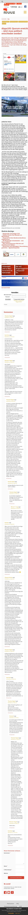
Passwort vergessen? (19, 300)
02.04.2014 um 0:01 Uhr (12, 702)
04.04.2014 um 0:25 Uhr (10, 401)
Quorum (4, 23)
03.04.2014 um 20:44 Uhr (9, 362)
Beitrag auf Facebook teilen (5, 892)
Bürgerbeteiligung (14, 21)
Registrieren (19, 301)
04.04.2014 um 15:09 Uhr (14, 493)
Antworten (7, 332)
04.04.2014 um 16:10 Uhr (16, 508)
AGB (20, 906)
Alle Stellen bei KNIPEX (7, 64)
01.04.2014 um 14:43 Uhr (9, 651)
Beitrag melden (12, 892)
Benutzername (7, 294)
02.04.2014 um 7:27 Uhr (14, 717)
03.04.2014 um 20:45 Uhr (14, 823)
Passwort (7, 296)
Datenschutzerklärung (10, 906)
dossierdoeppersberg (23, 21)
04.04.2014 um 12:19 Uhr (9, 336)
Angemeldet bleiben (19, 299)
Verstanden (11, 913)
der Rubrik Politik (6, 287)
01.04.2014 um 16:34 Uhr (9, 524)
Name (6, 866)
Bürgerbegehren (5, 21)
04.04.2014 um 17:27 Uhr (12, 832)
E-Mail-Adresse (8, 869)
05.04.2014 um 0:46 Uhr (9, 317)
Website (6, 873)
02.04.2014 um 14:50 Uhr (16, 739)
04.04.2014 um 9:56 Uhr (12, 483)
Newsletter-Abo (11, 3)
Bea (8, 19)
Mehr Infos (17, 913)
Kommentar (7, 853)
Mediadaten (10, 903)
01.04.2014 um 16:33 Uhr (9, 579)
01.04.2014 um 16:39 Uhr (11, 679)
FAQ (17, 903)
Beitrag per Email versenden (8, 892)
